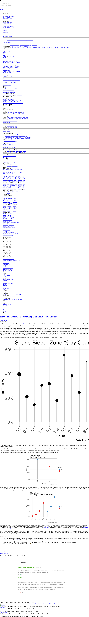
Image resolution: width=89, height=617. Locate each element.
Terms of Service (49, 603)
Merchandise (5, 280)
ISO (11, 294)
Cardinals (12, 185)
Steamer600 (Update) (13, 61)
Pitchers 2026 (12, 162)
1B (8, 191)
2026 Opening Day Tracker (9, 227)
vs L (7, 164)
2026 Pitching (12, 144)
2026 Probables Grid (7, 220)
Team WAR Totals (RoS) (8, 173)
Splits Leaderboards (7, 119)
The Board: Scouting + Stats (9, 232)
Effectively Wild (10, 33)
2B (10, 191)
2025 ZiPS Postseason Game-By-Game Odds (13, 103)
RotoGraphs (5, 38)
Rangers (20, 181)
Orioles (4, 177)
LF (15, 191)
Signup (4, 27)
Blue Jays (5, 176)
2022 (12, 95)
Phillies (4, 189)
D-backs (20, 184)
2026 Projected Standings (8, 99)
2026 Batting (5, 144)
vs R (10, 164)
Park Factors (5, 276)
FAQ (7, 27)
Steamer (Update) (14, 67)
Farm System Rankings (8, 235)
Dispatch (17, 46)
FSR (13, 299)
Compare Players (17, 117)
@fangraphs (31, 603)
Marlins (4, 185)
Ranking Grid (10, 117)
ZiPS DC (8, 51)
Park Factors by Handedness (9, 307)
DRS (10, 299)
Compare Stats (24, 117)
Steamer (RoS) (6, 67)
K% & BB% (15, 294)
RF (19, 191)
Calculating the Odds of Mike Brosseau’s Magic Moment (12, 551)
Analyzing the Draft (4, 553)
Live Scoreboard (6, 88)
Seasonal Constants (7, 304)
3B (14, 191)
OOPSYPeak (6, 62)
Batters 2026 (5, 162)
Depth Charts (6, 53)
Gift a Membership (7, 17)
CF (17, 191)
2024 (7, 95)
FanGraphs (5, 32)
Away (16, 164)
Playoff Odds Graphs (16, 100)
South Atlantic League (18, 137)
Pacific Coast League (20, 134)
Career (21, 111)
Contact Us (37, 603)
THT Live (12, 46)
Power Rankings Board (8, 269)
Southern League (16, 136)
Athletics (20, 178)
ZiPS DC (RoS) (18, 66)
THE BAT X (11, 56)
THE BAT (5, 56)
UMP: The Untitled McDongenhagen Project (36, 47)
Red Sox (5, 180)
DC (9, 176)
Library (4, 274)
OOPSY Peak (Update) (14, 62)
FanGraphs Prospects (7, 36)
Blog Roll (5, 30)
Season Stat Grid (6, 122)
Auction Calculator (7, 23)
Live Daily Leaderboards (8, 90)
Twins (11, 180)
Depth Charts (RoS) (7, 68)
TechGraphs (28, 45)
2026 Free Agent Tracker (8, 225)
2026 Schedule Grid (7, 218)
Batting (4, 131)
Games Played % (16, 80)
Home (12, 164)
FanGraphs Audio (15, 47)
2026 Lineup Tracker (7, 221)
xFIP (6, 297)
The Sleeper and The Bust (13, 40)
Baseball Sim (6, 263)
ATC (4, 55)
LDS (17, 151)
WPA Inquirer (6, 159)
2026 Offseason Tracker (8, 226)
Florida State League (25, 138)
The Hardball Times (14, 45)
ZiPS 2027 (5, 76)
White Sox (12, 181)
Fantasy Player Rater (7, 22)
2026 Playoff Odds (7, 100)
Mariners (20, 180)
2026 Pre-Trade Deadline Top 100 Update (12, 260)
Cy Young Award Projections (9, 82)
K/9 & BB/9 (14, 297)
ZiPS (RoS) (5, 66)
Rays (4, 178)
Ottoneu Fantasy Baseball (8, 26)
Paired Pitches (6, 266)
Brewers (12, 184)
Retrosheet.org (3, 615)
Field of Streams (23, 40)
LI (15, 302)
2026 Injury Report (7, 215)
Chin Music (22, 47)
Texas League (23, 136)
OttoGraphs (66, 47)
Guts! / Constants (6, 275)
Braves (4, 184)
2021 (15, 95)
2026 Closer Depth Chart (8, 213)
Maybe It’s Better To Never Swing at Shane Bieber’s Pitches (28, 316)
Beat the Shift (30, 40)
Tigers (11, 178)
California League (8, 138)
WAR (4, 302)
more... (20, 294)
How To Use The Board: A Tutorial (10, 233)
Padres (19, 187)
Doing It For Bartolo (58, 47)
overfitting (17, 539)
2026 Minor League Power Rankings (11, 222)
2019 (20, 95)
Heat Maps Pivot (6, 264)
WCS (20, 151)
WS (10, 151)
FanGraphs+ (34, 45)
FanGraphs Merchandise (8, 16)
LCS (14, 151)
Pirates (11, 187)
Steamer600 (5, 61)
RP (9, 193)
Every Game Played (7, 80)
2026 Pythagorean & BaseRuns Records (12, 101)
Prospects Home (6, 230)
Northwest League (27, 137)
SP (7, 193)
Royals (11, 177)
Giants (19, 186)
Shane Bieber (22, 323)
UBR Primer (8, 302)
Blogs (4, 289)
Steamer (4, 52)
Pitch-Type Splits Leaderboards (10, 121)
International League (10, 134)
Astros (19, 177)
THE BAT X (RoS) (15, 71)
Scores (4, 284)
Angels (19, 176)
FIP (3, 297)
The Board (5, 231)
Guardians (12, 176)
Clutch (17, 302)
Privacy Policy (57, 603)
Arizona (7, 139)
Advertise (43, 603)
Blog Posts (11, 27)
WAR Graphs (6, 157)
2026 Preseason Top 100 (8, 259)
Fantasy (21, 46)
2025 (4, 95)
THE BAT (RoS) (6, 71)
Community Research (7, 42)
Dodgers (20, 185)
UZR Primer (5, 299)
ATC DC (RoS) (6, 70)
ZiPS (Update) (11, 66)
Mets (4, 186)
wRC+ (8, 294)
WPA (13, 302)
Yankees (5, 181)
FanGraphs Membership (8, 15)
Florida (11, 139)
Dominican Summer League (10, 141)
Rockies (20, 189)
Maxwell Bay (4, 320)
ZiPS (4, 51)
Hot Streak (5, 265)
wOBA (4, 294)
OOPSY (5, 57)
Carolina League (16, 138)
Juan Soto (46, 527)
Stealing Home (50, 47)
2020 (18, 95)
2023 (9, 95)
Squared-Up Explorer (7, 270)
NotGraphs (22, 45)
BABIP (9, 297)
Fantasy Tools (6, 288)
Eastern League (8, 136)
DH (21, 191)
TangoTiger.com (3, 612)
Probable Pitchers (14, 88)
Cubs (11, 186)
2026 (8, 111)
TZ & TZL (16, 299)
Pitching (8, 131)
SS (12, 191)
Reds (11, 189)
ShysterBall (26, 46)
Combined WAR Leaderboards (9, 156)
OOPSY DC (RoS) (7, 72)
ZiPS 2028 (10, 76)
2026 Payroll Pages (7, 216)
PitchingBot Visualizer (8, 268)
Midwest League (8, 137)
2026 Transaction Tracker (8, 217)
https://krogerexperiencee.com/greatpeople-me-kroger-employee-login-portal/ (35, 590)
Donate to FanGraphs (7, 18)
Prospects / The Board (8, 283)
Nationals (5, 187)
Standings (5, 285)
